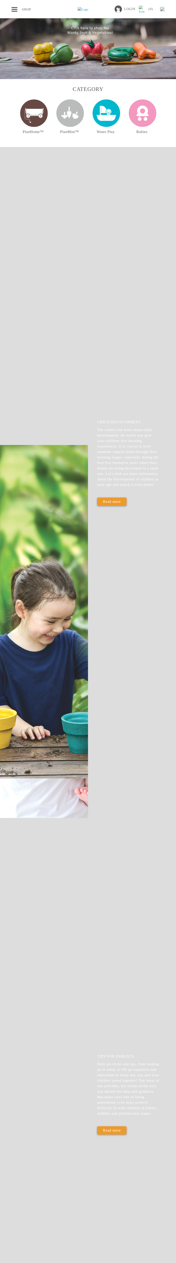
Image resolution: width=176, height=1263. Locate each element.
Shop (26, 9)
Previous (11, 120)
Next (165, 120)
